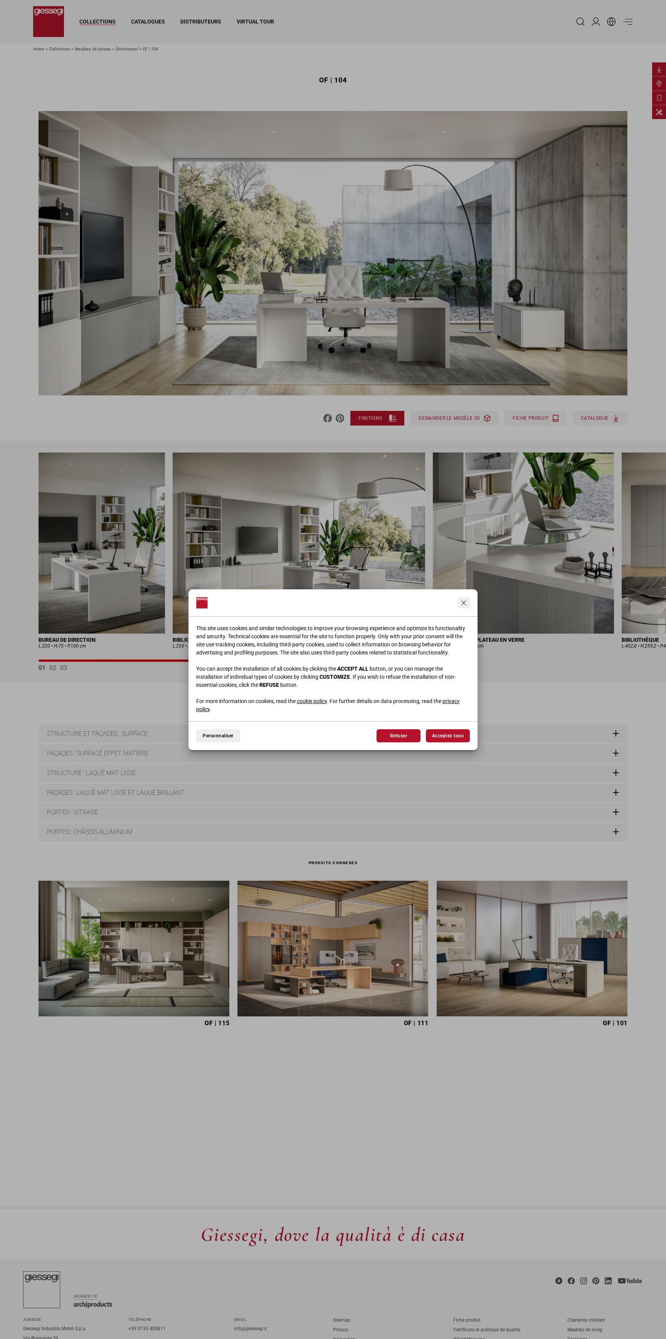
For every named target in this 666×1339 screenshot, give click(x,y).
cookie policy (312, 701)
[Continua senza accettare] (463, 603)
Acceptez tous (448, 735)
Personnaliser (218, 735)
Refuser (398, 735)
